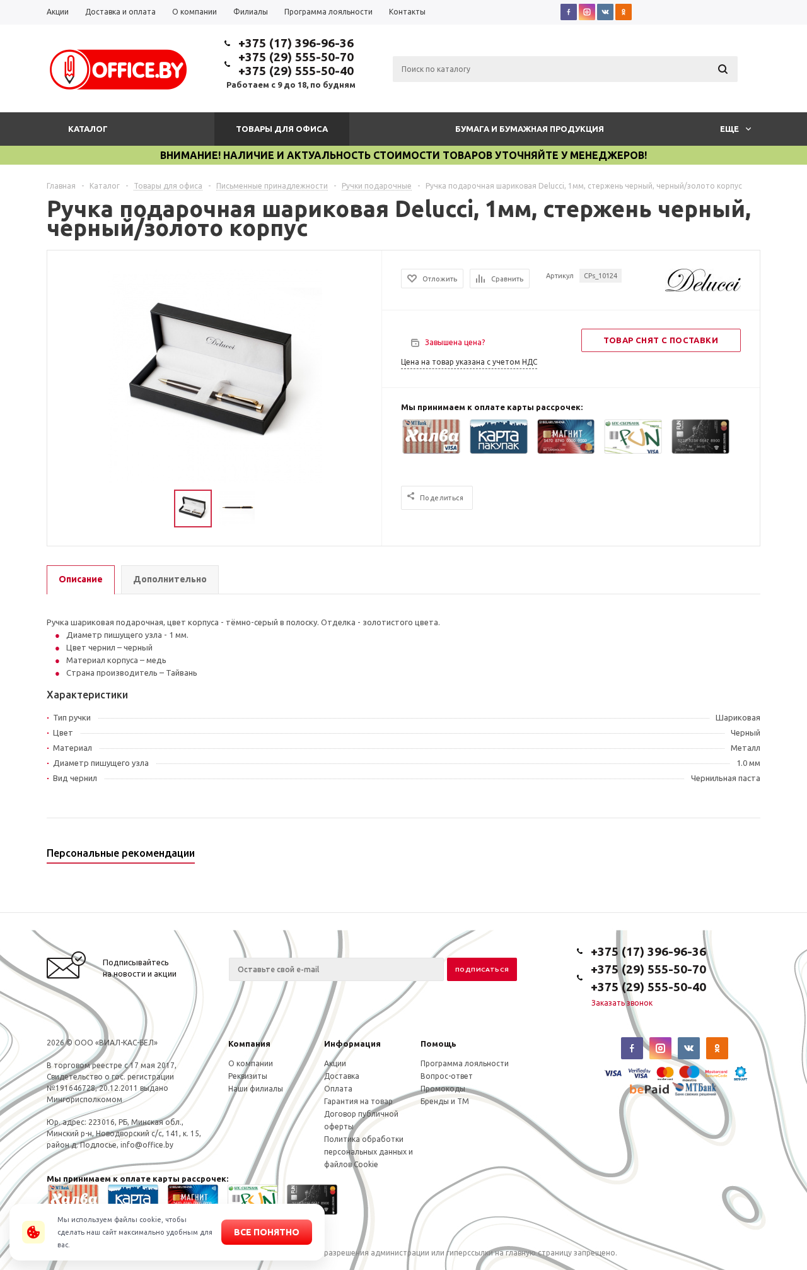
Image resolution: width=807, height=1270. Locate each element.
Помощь (438, 1043)
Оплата (338, 1089)
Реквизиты (247, 1076)
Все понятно (266, 1232)
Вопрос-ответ (447, 1076)
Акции (335, 1063)
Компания (249, 1043)
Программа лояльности (465, 1063)
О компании (250, 1063)
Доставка (341, 1076)
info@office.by (146, 1145)
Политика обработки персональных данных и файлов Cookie (368, 1151)
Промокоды (443, 1089)
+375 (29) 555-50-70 (296, 57)
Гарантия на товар (358, 1101)
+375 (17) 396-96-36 (296, 43)
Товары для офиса (282, 128)
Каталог (88, 128)
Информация (352, 1043)
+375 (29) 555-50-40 (296, 71)
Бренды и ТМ (445, 1101)
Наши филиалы (255, 1089)
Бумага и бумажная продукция (529, 128)
